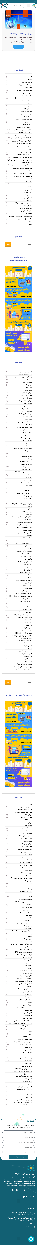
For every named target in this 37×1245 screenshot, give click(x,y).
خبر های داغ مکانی (27, 467)
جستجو (8, 244)
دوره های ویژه (28, 122)
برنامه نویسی (28, 435)
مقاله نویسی (28, 625)
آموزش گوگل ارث (27, 398)
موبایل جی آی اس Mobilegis (23, 633)
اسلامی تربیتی (28, 88)
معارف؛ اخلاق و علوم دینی (25, 219)
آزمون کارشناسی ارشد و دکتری (23, 377)
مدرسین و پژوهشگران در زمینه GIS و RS (20, 596)
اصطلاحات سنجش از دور (25, 422)
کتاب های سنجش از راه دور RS (23, 203)
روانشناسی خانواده (27, 125)
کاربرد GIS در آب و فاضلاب (24, 551)
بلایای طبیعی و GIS (26, 438)
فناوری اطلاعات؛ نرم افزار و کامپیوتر (22, 174)
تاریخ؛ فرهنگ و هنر (26, 95)
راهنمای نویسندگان (27, 496)
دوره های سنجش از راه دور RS (23, 119)
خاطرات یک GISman (26, 462)
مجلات (30, 184)
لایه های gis (28, 214)
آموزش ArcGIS (28, 380)
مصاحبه (30, 604)
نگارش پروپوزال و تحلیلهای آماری (23, 146)
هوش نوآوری (28, 662)
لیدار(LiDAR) (28, 588)
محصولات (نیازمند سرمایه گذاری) (23, 594)
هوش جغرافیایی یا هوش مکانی (23, 654)
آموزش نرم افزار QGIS (26, 403)
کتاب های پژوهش (27, 200)
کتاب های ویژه (28, 206)
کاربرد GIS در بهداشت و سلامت (23, 554)
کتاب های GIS (28, 195)
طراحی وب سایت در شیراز (25, 533)
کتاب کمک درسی (27, 192)
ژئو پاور (30, 509)
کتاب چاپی (29, 181)
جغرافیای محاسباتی (27, 456)
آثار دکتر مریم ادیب (27, 82)
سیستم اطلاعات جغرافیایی (25, 522)
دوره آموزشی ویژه (27, 477)
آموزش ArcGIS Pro (26, 382)
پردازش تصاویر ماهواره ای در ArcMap (21, 448)
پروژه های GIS (28, 451)
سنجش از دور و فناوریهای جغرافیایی (22, 165)
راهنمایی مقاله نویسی (26, 501)
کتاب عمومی (28, 190)
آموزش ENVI (28, 385)
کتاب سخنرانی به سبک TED (24, 562)
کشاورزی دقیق (28, 570)
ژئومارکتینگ (29, 514)
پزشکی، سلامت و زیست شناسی (23, 130)
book (30, 77)
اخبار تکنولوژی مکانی (26, 417)
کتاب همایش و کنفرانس (25, 208)
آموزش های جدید (27, 411)
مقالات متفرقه (28, 620)
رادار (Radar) (28, 491)
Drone (30, 80)
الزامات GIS (29, 425)
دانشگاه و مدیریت (27, 101)
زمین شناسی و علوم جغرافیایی (23, 155)
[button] (28, 5)
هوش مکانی (28, 659)
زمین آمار (29, 506)
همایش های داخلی (27, 646)
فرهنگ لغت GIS (27, 538)
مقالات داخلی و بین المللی (24, 617)
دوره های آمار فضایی (26, 111)
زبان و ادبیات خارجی (26, 152)
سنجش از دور (28, 520)
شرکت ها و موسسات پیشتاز (24, 528)
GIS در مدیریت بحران (26, 372)
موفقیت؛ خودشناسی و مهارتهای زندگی (21, 138)
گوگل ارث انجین (27, 586)
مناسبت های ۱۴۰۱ (27, 628)
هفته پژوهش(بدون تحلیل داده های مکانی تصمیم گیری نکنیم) (23, 639)
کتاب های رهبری (27, 564)
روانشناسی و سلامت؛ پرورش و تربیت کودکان (19, 135)
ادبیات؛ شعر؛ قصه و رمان (25, 85)
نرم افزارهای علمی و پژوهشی (24, 143)
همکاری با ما (28, 648)
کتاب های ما (28, 567)
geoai (30, 369)
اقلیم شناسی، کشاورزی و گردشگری (22, 157)
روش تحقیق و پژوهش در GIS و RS (22, 504)
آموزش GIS (29, 388)
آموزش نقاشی (28, 406)
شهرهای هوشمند (27, 530)
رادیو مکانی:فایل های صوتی (24, 493)
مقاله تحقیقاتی (28, 623)
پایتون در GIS (28, 446)
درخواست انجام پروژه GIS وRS (23, 472)
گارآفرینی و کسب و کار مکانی (24, 580)
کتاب (31, 179)
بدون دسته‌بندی (27, 93)
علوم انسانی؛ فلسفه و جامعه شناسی (22, 168)
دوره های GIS (28, 109)
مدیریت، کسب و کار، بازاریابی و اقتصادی (20, 216)
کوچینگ (30, 575)
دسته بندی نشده (27, 106)
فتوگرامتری (29, 535)
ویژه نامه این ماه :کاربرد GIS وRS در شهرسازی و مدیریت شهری (23, 668)
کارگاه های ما (28, 559)
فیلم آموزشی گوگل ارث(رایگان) (23, 543)
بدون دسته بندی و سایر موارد (24, 90)
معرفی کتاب (29, 607)
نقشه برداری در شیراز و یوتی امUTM (22, 636)
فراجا (30, 171)
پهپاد (31, 454)
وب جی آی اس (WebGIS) (24, 664)
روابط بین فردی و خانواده (25, 132)
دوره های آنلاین (27, 480)
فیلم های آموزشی (27, 546)
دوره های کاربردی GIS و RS (24, 483)
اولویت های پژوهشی (26, 430)
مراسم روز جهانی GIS (26, 601)
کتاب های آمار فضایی (26, 198)
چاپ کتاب (29, 459)
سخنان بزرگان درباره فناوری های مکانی (21, 517)
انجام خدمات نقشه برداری (24, 427)
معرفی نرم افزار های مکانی (24, 612)
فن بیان (30, 541)
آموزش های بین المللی (25, 409)
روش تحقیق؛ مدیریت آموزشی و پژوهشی (20, 141)
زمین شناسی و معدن (26, 162)
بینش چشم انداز (27, 440)
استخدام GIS (28, 419)
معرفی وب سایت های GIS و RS (23, 615)
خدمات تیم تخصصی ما (25, 469)
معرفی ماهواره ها (27, 609)
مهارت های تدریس (27, 630)
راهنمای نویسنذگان (27, 498)
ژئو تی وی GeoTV (27, 512)
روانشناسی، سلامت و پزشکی (24, 127)
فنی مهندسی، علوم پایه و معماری (23, 176)
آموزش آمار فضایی (27, 393)
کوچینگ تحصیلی (27, 578)
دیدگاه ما (29, 488)
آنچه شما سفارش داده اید (25, 414)
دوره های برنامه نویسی (25, 114)
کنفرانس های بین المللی (25, 572)
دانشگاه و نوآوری (27, 103)
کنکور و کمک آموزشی (26, 211)
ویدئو (30, 224)
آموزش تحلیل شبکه (26, 395)
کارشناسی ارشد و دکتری (25, 557)
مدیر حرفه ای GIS (27, 599)
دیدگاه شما (29, 485)
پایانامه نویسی (28, 443)
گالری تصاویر (28, 583)
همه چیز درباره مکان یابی (25, 651)
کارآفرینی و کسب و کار (26, 549)
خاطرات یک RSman (26, 464)
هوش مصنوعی (28, 656)
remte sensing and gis (25, 374)
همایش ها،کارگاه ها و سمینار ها (23, 643)
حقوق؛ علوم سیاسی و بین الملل (23, 98)
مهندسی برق (28, 222)
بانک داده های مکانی (26, 432)
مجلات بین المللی (27, 591)
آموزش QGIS (28, 390)
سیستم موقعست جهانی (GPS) (23, 525)
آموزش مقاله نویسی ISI (25, 401)
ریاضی (30, 149)
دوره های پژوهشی (27, 117)
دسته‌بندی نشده (27, 475)
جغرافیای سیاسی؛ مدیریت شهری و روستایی (20, 160)
